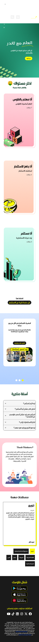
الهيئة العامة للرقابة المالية (21, 632)
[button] (18, 17)
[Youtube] (8, 614)
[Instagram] (22, 614)
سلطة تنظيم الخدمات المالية (25, 635)
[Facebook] (30, 614)
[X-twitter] (26, 614)
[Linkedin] (17, 614)
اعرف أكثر (31, 542)
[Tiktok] (13, 614)
